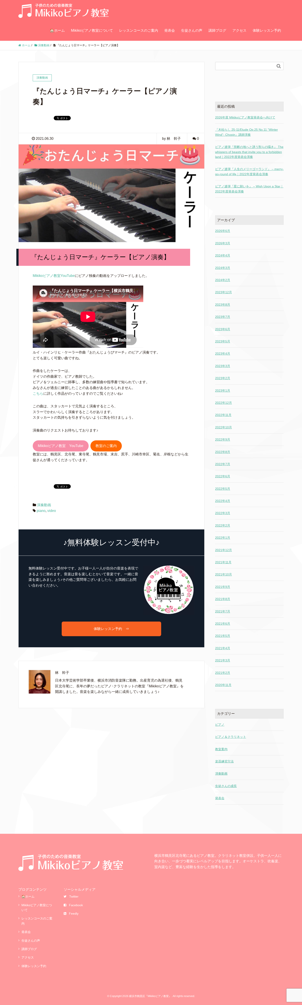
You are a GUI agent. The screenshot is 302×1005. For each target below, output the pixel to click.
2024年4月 (222, 255)
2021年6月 (222, 623)
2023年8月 (222, 304)
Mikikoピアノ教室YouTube (54, 276)
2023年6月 (222, 329)
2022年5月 (222, 488)
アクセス (239, 30)
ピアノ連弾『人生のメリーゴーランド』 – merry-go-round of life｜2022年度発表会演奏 (249, 171)
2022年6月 (222, 476)
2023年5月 (222, 341)
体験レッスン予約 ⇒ (111, 629)
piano (41, 511)
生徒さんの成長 (226, 786)
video (51, 511)
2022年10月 (223, 427)
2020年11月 (223, 685)
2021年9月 (222, 587)
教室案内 (221, 749)
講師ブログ (217, 30)
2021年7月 (222, 611)
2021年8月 (222, 599)
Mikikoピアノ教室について (92, 30)
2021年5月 (222, 636)
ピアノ (219, 724)
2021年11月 (223, 562)
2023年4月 (222, 353)
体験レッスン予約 (267, 30)
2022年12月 (223, 402)
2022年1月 (222, 537)
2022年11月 (223, 415)
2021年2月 (222, 673)
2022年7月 (222, 464)
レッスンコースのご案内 (138, 30)
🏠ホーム (57, 30)
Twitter (73, 896)
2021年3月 (222, 660)
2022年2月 (222, 525)
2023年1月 (222, 390)
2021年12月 (223, 550)
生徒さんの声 (191, 30)
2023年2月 (222, 378)
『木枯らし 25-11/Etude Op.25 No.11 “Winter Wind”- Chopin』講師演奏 (246, 132)
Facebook (76, 905)
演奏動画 (44, 505)
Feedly (73, 913)
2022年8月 (222, 452)
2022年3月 (222, 513)
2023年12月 (223, 292)
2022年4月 (222, 501)
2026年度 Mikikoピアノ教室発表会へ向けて (245, 117)
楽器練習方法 (224, 761)
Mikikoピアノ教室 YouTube (60, 446)
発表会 (169, 30)
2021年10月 (223, 574)
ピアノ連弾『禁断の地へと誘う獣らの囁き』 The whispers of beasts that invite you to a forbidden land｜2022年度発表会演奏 (249, 152)
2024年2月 (222, 280)
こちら (38, 393)
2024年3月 (222, 268)
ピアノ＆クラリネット (230, 737)
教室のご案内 (106, 446)
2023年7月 (222, 317)
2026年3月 (222, 243)
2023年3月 (222, 366)
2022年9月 (222, 439)
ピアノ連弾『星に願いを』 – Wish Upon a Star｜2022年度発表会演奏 (249, 189)
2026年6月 (222, 231)
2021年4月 (222, 648)
